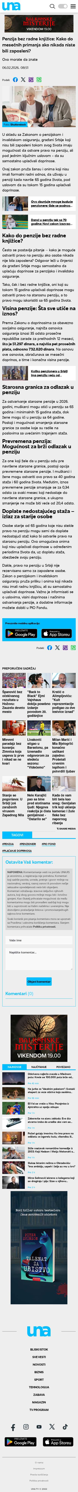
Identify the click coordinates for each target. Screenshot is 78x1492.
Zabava (39, 1395)
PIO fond (49, 844)
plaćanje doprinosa (18, 850)
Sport (39, 1379)
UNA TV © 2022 (39, 1488)
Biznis (39, 1372)
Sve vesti (39, 1357)
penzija (9, 844)
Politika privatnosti (39, 1480)
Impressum (39, 1468)
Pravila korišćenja (39, 1474)
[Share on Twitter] (23, 79)
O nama (39, 1462)
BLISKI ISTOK (39, 1349)
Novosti (39, 1364)
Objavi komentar (39, 981)
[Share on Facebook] (15, 79)
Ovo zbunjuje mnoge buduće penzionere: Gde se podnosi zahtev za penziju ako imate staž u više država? (52, 207)
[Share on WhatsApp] (39, 79)
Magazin (39, 1402)
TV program (39, 1410)
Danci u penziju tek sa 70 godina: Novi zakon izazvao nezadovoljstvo (50, 224)
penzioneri (28, 844)
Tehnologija (39, 1387)
